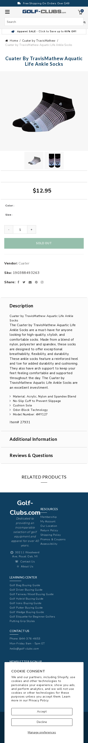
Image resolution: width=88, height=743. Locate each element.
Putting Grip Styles (22, 621)
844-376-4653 (30, 638)
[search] (44, 21)
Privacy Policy (39, 700)
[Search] (84, 22)
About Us (27, 566)
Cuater (24, 263)
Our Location (48, 526)
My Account (48, 521)
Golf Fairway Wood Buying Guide (32, 594)
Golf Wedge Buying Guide (27, 612)
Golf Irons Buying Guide (25, 603)
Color (9, 205)
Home (14, 41)
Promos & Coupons (53, 539)
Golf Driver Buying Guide (26, 589)
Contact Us (27, 561)
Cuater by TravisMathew (39, 41)
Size (8, 214)
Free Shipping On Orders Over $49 (46, 3)
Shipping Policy (50, 535)
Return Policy (49, 530)
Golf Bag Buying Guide (25, 585)
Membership (48, 517)
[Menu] (7, 11)
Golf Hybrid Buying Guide (26, 598)
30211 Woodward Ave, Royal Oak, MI (26, 554)
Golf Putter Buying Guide (26, 607)
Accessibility (48, 544)
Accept (42, 711)
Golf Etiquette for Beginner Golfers (32, 616)
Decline (42, 722)
